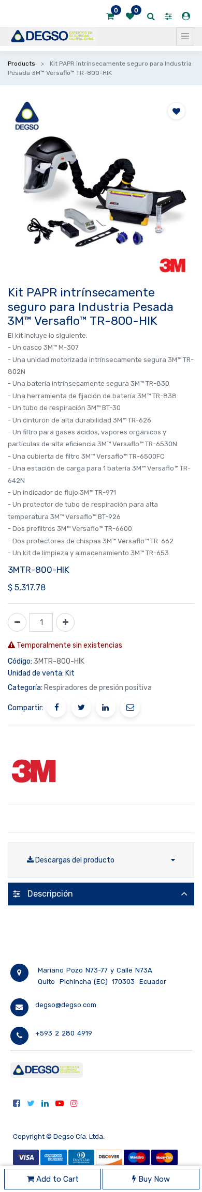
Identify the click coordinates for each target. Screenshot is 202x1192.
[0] (110, 16)
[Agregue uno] (65, 622)
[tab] (101, 894)
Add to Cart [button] (56, 1179)
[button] (176, 111)
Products (21, 63)
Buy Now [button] (153, 1179)
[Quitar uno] (17, 622)
